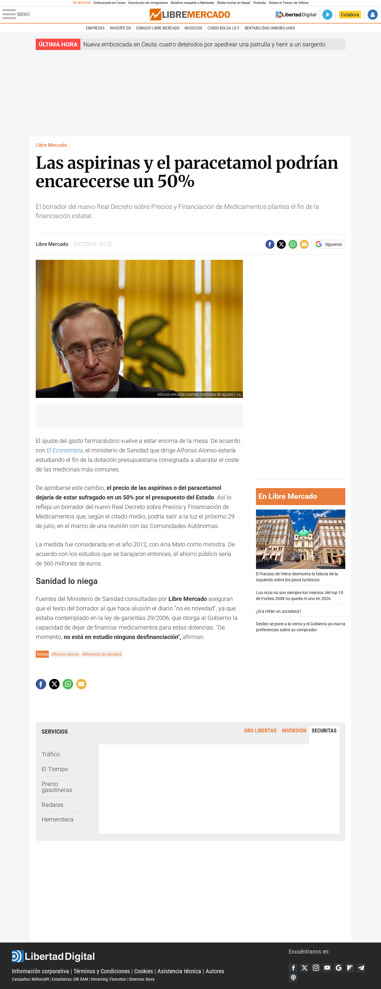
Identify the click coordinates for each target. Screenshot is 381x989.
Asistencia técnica (179, 971)
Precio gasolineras (57, 786)
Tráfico (51, 754)
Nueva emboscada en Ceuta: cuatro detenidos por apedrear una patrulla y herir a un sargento (204, 44)
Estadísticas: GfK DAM (70, 979)
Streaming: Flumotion (108, 979)
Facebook (293, 967)
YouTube (327, 967)
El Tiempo (55, 769)
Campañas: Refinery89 (30, 979)
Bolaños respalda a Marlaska (192, 3)
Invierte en (120, 28)
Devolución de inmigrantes (148, 3)
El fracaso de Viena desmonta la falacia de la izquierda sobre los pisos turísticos (297, 576)
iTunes (293, 977)
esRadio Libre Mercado (157, 28)
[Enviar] (292, 244)
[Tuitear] (281, 244)
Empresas (95, 28)
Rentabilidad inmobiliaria (270, 28)
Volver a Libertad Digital (296, 15)
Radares (52, 804)
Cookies (143, 971)
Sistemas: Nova (141, 979)
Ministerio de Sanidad (102, 654)
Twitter (304, 967)
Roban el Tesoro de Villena (288, 3)
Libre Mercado (51, 145)
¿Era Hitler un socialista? (278, 611)
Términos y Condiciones (102, 971)
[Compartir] (270, 244)
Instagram (315, 967)
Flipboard (349, 967)
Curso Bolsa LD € (223, 28)
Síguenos (333, 244)
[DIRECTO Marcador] (327, 15)
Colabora (350, 15)
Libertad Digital (150, 956)
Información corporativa (40, 971)
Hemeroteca (58, 819)
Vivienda (259, 3)
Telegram (361, 967)
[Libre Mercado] (190, 14)
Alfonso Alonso (65, 654)
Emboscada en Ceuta (109, 3)
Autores (215, 971)
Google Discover (338, 967)
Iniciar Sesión (373, 15)
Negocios (193, 28)
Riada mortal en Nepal (233, 3)
